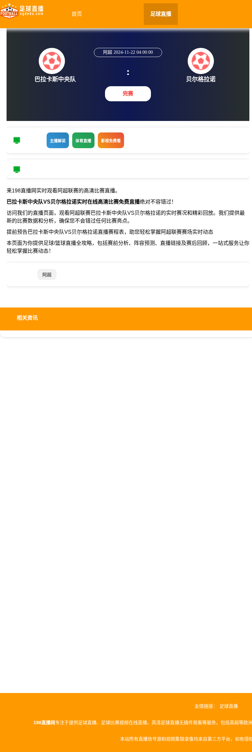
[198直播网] (21, 9)
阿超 (47, 274)
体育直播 (83, 140)
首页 (77, 14)
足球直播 (160, 14)
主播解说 (58, 140)
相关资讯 (27, 318)
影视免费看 (111, 140)
